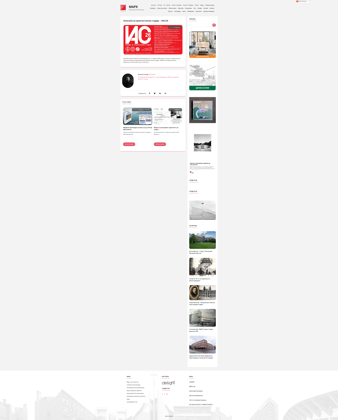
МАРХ (133, 7)
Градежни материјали (208, 11)
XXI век (197, 5)
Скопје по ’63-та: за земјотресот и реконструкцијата (199, 279)
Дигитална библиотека (196, 395)
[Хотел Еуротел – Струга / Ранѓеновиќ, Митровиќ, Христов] (202, 240)
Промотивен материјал (196, 391)
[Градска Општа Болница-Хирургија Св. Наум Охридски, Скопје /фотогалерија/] (202, 344)
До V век (153, 5)
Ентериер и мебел (209, 5)
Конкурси (211, 8)
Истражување (188, 8)
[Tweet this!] (154, 93)
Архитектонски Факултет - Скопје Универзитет (153, 77)
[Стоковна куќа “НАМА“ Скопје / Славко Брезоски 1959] (202, 318)
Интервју (200, 8)
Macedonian (302, 1)
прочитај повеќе (129, 144)
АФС (169, 77)
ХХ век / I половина (177, 5)
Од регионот (198, 11)
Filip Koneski (152, 74)
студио (146, 79)
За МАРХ (191, 382)
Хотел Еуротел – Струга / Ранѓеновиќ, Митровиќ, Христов (200, 252)
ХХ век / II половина (188, 5)
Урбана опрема (172, 8)
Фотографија (177, 11)
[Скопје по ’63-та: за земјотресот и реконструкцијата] (202, 267)
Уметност (170, 11)
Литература (152, 8)
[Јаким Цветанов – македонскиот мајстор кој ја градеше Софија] (202, 292)
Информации (190, 11)
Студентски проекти (162, 8)
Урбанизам (180, 8)
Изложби (205, 8)
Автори (202, 5)
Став (195, 8)
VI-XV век (159, 5)
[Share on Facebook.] (149, 93)
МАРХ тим (192, 386)
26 (138, 77)
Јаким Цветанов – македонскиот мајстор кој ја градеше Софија (202, 303)
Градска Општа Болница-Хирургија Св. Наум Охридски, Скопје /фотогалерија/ (201, 357)
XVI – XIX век (167, 5)
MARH (167, 416)
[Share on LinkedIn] (160, 93)
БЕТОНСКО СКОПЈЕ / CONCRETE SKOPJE (201, 404)
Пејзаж (184, 11)
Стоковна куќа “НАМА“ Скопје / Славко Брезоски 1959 (201, 330)
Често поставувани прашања (197, 400)
